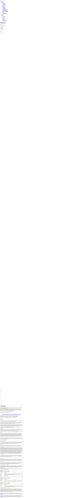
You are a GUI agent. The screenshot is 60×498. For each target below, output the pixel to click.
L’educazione (3, 414)
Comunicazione (14, 414)
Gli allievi (8, 414)
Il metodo (6, 414)
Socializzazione (11, 414)
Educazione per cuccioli (18, 414)
